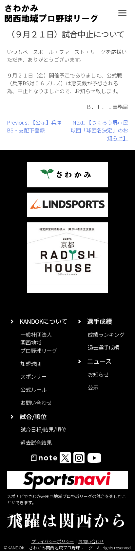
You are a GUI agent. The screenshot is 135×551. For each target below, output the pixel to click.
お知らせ (98, 374)
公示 (93, 387)
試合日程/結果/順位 (43, 429)
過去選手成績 (103, 347)
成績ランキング (106, 334)
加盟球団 (30, 364)
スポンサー (33, 376)
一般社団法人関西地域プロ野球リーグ (38, 342)
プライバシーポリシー (52, 541)
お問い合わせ (36, 402)
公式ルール (33, 389)
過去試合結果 (36, 442)
